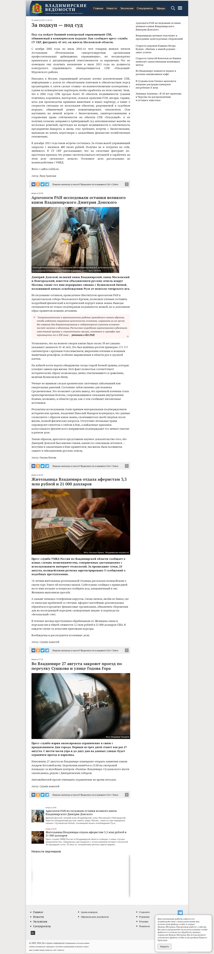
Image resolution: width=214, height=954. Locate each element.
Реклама (143, 921)
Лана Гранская (48, 175)
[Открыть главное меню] (180, 9)
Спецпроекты (145, 8)
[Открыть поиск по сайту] (173, 9)
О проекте (144, 912)
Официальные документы (95, 916)
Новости (112, 8)
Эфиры (160, 8)
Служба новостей (49, 641)
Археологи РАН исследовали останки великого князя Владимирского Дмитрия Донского (81, 812)
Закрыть (164, 946)
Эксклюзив (126, 8)
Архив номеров (89, 912)
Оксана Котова (48, 457)
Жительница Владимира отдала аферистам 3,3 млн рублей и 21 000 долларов (86, 833)
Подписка (144, 926)
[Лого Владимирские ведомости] (58, 8)
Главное (98, 8)
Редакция (144, 916)
